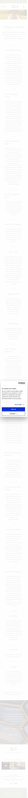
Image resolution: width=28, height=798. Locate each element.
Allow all (13, 409)
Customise (12, 413)
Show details (18, 404)
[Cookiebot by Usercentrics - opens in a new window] (19, 383)
